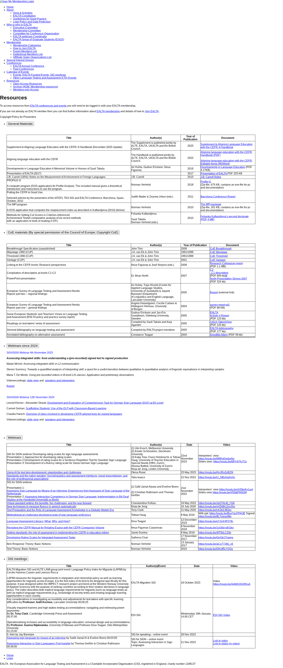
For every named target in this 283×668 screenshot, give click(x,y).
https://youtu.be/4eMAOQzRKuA (231, 584)
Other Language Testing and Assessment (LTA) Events (44, 77)
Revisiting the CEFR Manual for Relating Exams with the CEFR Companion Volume (55, 527)
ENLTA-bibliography (222, 328)
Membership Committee (27, 30)
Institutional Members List (28, 54)
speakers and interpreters (60, 380)
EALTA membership (108, 111)
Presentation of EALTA (214, 173)
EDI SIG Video (221, 615)
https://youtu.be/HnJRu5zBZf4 (215, 472)
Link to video (220, 640)
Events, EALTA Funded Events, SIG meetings (39, 74)
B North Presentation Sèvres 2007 (228, 277)
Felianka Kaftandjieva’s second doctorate (225, 216)
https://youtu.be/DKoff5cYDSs (215, 548)
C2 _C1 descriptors (219, 271)
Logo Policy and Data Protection (32, 21)
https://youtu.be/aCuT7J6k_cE (215, 544)
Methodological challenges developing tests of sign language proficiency (49, 514)
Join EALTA (152, 111)
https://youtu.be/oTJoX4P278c (215, 521)
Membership (14, 42)
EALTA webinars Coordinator (30, 36)
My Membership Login (21, 1)
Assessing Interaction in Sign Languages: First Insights (38, 643)
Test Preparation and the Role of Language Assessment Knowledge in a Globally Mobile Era (60, 510)
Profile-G (206, 181)
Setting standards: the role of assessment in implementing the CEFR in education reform (58, 532)
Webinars (14, 437)
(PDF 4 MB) (207, 219)
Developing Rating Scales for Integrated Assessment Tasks (41, 537)
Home (10, 7)
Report (214, 292)
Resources (13, 80)
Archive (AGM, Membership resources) (35, 86)
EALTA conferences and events (48, 105)
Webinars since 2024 (23, 345)
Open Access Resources (27, 83)
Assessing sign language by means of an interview (36, 638)
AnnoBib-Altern (219, 334)
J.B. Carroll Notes (211, 177)
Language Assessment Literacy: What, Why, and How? (38, 521)
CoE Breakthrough (221, 248)
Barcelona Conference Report (218, 196)
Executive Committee (25, 27)
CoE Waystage (218, 252)
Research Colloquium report (226, 263)
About (10, 10)
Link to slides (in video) (226, 643)
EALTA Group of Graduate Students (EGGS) (38, 39)
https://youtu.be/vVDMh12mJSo (216, 506)
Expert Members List (25, 51)
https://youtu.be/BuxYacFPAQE (227, 513)
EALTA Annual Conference (28, 66)
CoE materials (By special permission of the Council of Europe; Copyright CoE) (63, 232)
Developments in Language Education (223, 167)
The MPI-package (211, 204)
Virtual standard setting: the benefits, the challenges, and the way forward (49, 503)
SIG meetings (17, 559)
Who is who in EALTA (19, 24)
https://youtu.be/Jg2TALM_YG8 (216, 503)
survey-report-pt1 (220, 304)
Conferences (14, 63)
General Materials (20, 123)
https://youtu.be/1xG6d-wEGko (216, 527)
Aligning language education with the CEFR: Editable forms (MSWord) (226, 162)
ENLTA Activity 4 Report (219, 314)
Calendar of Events (18, 72)
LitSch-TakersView (221, 322)
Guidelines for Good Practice (30, 18)
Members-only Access (26, 89)
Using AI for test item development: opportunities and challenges (44, 472)
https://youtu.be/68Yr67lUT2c (230, 461)
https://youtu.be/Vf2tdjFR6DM (230, 492)
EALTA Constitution (24, 15)
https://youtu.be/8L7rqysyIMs (214, 516)
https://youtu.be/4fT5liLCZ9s (214, 532)
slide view (33, 380)
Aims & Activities (22, 12)
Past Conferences (23, 69)
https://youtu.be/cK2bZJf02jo (214, 510)
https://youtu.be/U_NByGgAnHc (216, 477)
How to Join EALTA (24, 48)
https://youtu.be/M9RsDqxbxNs (216, 458)
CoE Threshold (219, 256)
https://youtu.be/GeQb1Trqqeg (215, 537)
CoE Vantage (218, 260)
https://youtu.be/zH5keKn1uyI (236, 489)
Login (10, 658)
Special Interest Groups (20, 60)
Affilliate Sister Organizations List (32, 57)
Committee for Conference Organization (36, 33)
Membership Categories (27, 45)
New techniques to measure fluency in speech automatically (41, 506)
